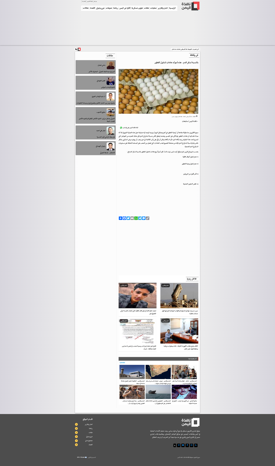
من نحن (95, 1)
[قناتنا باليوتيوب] (183, 445)
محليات (153, 8)
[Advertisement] (137, 29)
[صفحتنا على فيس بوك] (187, 445)
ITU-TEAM (81, 457)
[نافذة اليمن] (190, 6)
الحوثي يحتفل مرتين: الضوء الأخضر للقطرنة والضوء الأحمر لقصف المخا (97, 120)
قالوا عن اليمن (124, 8)
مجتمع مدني (89, 440)
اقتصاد (92, 8)
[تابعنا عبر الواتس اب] (191, 445)
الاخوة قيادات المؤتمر (108, 87)
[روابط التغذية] (196, 445)
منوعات (109, 8)
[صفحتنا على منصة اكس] (174, 445)
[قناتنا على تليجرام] (178, 445)
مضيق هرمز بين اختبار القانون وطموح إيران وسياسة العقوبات (95, 103)
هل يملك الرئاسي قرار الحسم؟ (106, 137)
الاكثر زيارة (191, 279)
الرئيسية (172, 8)
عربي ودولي (100, 8)
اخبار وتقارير (163, 8)
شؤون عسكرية (137, 8)
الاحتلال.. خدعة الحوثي (107, 152)
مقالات (86, 8)
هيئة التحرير (89, 1)
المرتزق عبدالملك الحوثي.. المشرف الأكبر (102, 71)
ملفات (146, 8)
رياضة (115, 8)
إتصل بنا (84, 1)
